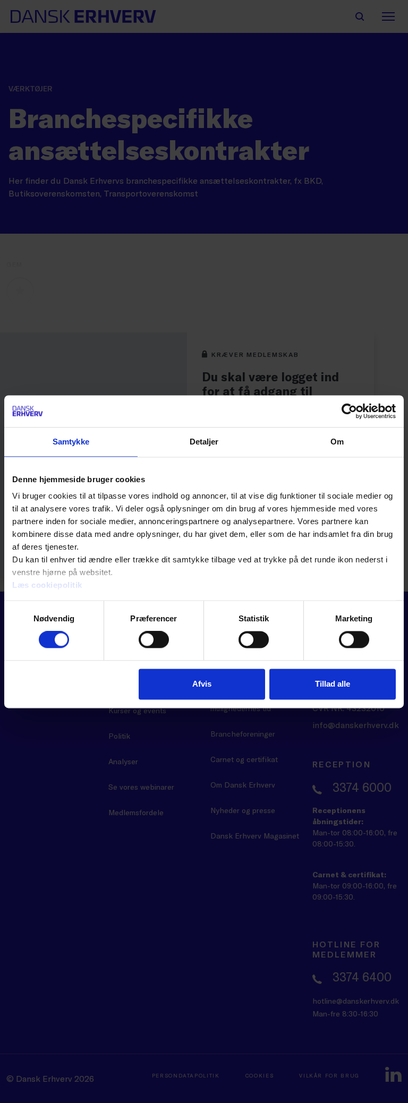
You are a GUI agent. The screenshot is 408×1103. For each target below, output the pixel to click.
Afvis (201, 683)
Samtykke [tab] (71, 441)
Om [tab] (337, 441)
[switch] (154, 639)
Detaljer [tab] (204, 441)
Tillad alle (332, 683)
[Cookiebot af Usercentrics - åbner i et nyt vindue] (349, 411)
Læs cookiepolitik (47, 584)
